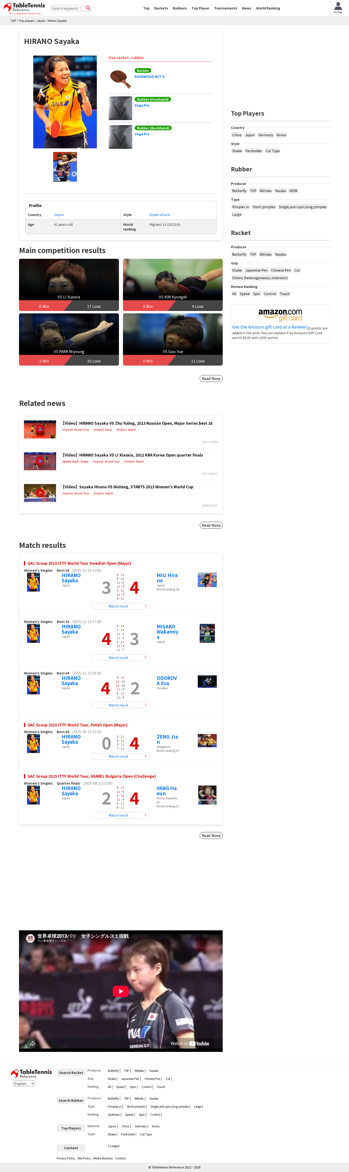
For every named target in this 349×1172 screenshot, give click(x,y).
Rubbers (180, 8)
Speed (245, 293)
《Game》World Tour (75, 429)
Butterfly (239, 190)
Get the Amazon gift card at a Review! (269, 327)
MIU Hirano (167, 578)
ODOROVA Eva (167, 680)
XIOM (293, 190)
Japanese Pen (256, 270)
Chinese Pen (281, 270)
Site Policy (84, 1158)
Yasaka (280, 190)
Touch (285, 293)
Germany (265, 134)
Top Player (200, 8)
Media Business (103, 1158)
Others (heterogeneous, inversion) (260, 277)
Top (146, 8)
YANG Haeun (167, 791)
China (236, 134)
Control (270, 293)
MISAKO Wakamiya (167, 631)
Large (236, 214)
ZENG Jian (167, 739)
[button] (65, 102)
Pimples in (240, 206)
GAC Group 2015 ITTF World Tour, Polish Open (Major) (77, 725)
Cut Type (273, 150)
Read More (211, 378)
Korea (281, 134)
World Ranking (268, 8)
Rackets (161, 8)
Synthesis (114, 1114)
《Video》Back (102, 429)
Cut (297, 270)
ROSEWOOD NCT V (150, 76)
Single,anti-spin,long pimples (303, 206)
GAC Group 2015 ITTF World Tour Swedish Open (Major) (79, 563)
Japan (59, 214)
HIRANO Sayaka (71, 578)
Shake (237, 150)
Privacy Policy (66, 1158)
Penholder (253, 150)
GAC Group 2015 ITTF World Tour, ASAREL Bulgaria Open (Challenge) (92, 776)
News (246, 8)
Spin (256, 293)
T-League (113, 1146)
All (234, 293)
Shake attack (159, 214)
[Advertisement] (59, 890)
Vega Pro (142, 105)
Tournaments (225, 8)
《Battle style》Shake (74, 461)
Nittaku (266, 190)
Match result (118, 606)
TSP (253, 190)
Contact (120, 1158)
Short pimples (264, 206)
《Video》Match (125, 429)
